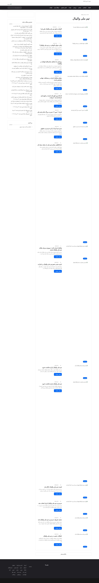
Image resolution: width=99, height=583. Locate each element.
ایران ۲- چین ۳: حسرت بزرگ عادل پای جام (50, 112)
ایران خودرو (16, 567)
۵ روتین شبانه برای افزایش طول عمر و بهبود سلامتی (21, 97)
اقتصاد (89, 7)
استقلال (13, 565)
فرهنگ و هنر (56, 7)
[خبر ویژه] (9, 4)
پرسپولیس (19, 574)
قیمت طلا (13, 572)
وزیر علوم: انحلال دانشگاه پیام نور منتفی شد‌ (23, 33)
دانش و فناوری (64, 7)
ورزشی (74, 7)
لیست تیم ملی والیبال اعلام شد (53, 487)
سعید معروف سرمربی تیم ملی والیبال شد (50, 519)
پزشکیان (13, 574)
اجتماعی (84, 7)
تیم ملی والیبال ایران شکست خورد (52, 367)
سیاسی (79, 7)
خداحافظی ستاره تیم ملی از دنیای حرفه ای (50, 145)
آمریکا (25, 565)
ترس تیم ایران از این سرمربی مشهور (51, 128)
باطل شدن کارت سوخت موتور (25, 126)
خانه (88, 14)
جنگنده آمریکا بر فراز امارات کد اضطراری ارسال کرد (21, 101)
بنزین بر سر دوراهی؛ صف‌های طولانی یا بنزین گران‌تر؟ (21, 80)
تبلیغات (51, 7)
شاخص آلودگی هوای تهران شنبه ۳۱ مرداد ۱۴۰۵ (22, 99)
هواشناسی (24, 574)
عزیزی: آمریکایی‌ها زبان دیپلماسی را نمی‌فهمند (23, 66)
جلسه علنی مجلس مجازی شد (26, 49)
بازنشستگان (10, 567)
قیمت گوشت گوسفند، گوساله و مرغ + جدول (23, 44)
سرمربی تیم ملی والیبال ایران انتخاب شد (50, 503)
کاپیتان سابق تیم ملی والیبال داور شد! (51, 29)
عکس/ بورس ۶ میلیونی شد (26, 75)
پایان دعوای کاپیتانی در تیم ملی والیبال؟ (51, 45)
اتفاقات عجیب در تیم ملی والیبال (52, 536)
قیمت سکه (19, 572)
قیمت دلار (24, 572)
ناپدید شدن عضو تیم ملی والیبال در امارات (50, 264)
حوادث (70, 7)
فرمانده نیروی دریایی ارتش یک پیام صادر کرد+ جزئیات (21, 35)
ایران (21, 567)
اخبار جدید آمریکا (19, 565)
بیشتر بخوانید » (58, 35)
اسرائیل (25, 567)
